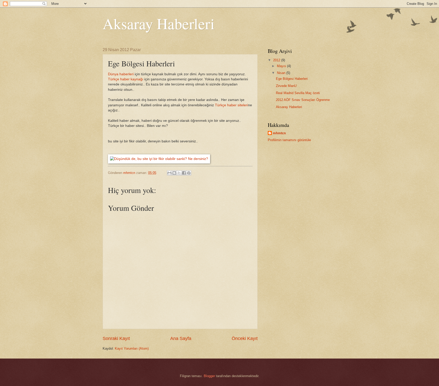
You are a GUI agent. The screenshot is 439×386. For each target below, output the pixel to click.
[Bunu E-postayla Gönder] (169, 172)
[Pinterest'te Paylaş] (188, 172)
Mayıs (282, 66)
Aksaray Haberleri (159, 23)
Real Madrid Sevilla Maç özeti (298, 93)
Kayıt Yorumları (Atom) (132, 348)
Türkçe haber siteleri (231, 105)
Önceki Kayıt (245, 338)
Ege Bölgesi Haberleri (292, 79)
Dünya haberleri (121, 74)
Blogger (209, 376)
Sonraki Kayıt (116, 338)
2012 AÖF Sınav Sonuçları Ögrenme (303, 100)
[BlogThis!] (174, 172)
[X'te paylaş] (179, 172)
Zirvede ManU (286, 86)
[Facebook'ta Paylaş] (183, 172)
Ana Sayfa (180, 338)
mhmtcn (279, 133)
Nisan (281, 73)
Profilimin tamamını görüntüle (289, 140)
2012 (277, 60)
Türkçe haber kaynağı (125, 79)
